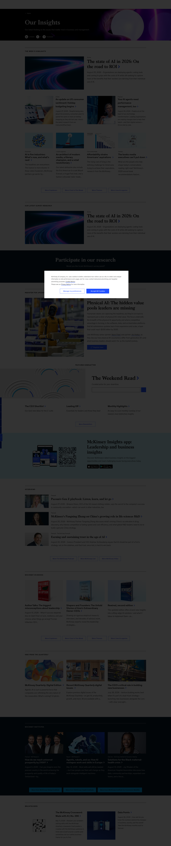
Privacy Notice (66, 284)
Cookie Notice (70, 281)
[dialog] (86, 284)
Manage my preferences (72, 291)
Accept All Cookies (98, 291)
